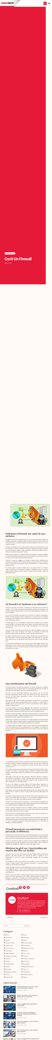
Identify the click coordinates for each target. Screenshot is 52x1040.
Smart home (26, 961)
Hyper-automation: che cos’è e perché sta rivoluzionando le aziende (27, 987)
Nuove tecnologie (27, 943)
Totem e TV (26, 969)
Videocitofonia (27, 972)
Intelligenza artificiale (10, 972)
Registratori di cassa (28, 948)
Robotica (25, 950)
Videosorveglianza (27, 974)
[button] (49, 3)
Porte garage (26, 945)
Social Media (26, 964)
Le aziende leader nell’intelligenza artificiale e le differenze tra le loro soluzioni (26, 1014)
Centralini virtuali (9, 943)
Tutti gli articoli (24, 910)
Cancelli (7, 940)
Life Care (7, 974)
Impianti (7, 966)
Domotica (7, 958)
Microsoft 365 (9, 977)
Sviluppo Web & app (28, 966)
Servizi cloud (26, 953)
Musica (25, 935)
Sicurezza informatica (28, 958)
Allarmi (7, 935)
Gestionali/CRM (9, 964)
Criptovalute (8, 950)
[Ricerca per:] (13, 925)
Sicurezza (25, 956)
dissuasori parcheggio (11, 956)
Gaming (7, 961)
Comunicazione (9, 948)
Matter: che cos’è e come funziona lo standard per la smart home (27, 996)
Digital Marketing (9, 953)
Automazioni (8, 937)
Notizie (25, 940)
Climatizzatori (9, 945)
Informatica (10, 253)
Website (25, 977)
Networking (26, 937)
